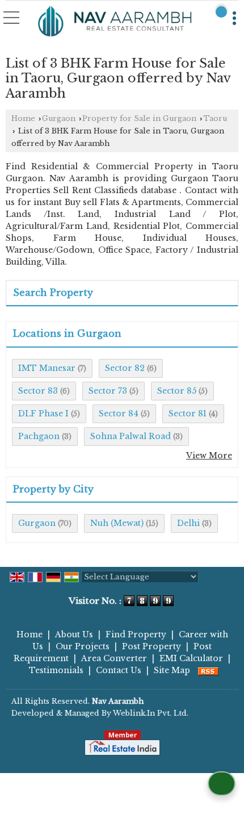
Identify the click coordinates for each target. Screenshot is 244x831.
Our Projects (83, 646)
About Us (74, 634)
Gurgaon (58, 118)
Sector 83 (38, 391)
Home (23, 118)
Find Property (136, 634)
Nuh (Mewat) (117, 523)
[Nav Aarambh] (115, 22)
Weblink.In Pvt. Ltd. (150, 713)
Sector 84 (118, 413)
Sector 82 (125, 368)
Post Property (151, 646)
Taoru (215, 118)
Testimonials (56, 670)
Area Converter (114, 658)
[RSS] (208, 670)
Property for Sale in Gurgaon (139, 118)
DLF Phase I (43, 413)
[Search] (221, 12)
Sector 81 (188, 413)
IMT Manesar (46, 368)
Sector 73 (108, 391)
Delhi (188, 523)
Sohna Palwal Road (130, 436)
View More (209, 455)
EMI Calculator (191, 658)
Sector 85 (176, 391)
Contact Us (118, 670)
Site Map (172, 670)
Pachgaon (39, 436)
